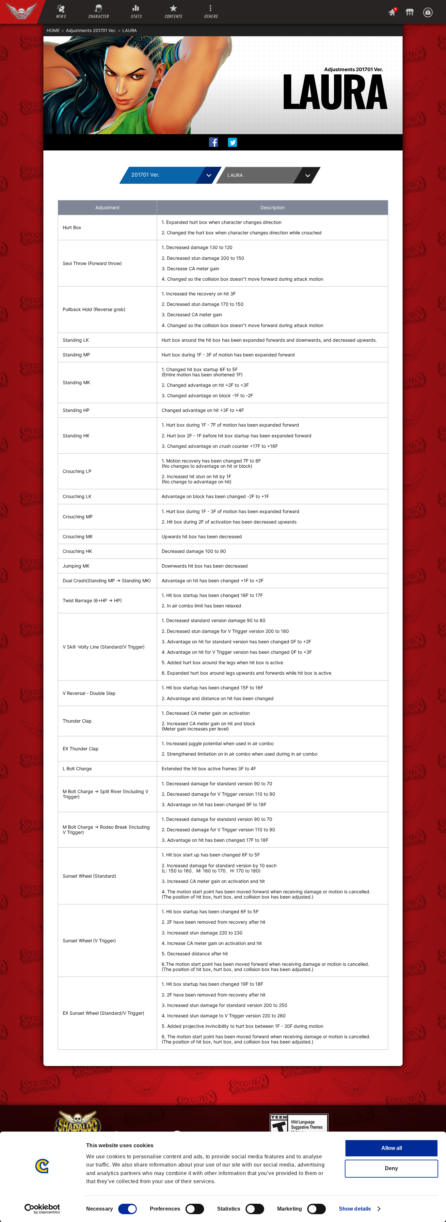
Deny (391, 1168)
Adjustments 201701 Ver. (91, 30)
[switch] (194, 1209)
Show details (355, 1209)
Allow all (391, 1148)
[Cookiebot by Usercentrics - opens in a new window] (42, 1209)
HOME (53, 30)
